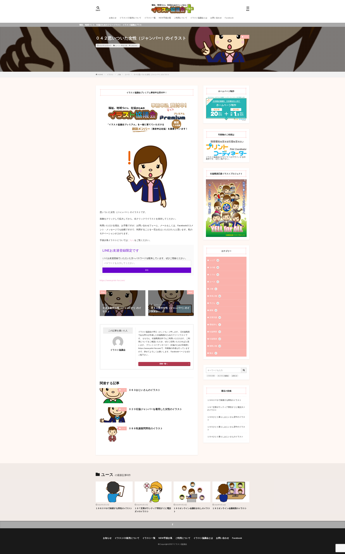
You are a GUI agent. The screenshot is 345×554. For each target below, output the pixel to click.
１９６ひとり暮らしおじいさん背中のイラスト (226, 418)
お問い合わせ (216, 18)
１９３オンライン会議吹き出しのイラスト (192, 509)
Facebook (229, 18)
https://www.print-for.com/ (112, 280)
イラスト (110, 74)
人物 (119, 74)
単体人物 (124, 45)
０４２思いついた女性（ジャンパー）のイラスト (151, 74)
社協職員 (214, 339)
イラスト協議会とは (198, 18)
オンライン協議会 (223, 376)
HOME (100, 74)
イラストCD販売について (130, 18)
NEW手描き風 (165, 18)
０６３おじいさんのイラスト (144, 389)
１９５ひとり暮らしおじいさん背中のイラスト (226, 428)
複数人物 (214, 346)
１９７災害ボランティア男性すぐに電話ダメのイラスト (226, 408)
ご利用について (180, 18)
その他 (214, 267)
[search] (244, 370)
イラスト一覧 (150, 18)
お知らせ (112, 18)
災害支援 (214, 317)
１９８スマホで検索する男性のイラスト (224, 400)
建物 (213, 310)
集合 (212, 353)
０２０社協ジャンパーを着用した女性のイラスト (155, 409)
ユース (117, 45)
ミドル (214, 274)
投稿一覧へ (164, 364)
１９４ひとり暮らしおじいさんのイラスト (225, 436)
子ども (214, 303)
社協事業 (214, 331)
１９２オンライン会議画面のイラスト (229, 508)
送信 (146, 270)
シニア (123, 390)
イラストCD (210, 376)
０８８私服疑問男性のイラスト (146, 428)
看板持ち (214, 324)
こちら (131, 240)
